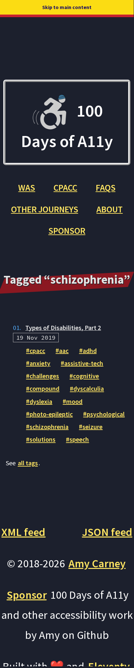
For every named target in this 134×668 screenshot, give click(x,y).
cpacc (37, 350)
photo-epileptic (51, 414)
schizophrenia (49, 426)
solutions (42, 439)
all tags (28, 463)
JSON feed (107, 532)
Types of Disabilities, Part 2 (63, 327)
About (109, 209)
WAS (26, 187)
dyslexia (41, 401)
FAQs (106, 187)
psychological (106, 414)
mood (74, 401)
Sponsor (66, 230)
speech (79, 439)
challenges (44, 376)
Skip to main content (66, 7)
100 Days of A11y (67, 126)
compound (44, 388)
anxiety (40, 363)
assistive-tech (83, 363)
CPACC (65, 187)
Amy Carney (97, 563)
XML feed (23, 532)
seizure (92, 426)
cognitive (86, 376)
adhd (90, 350)
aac (63, 350)
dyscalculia (88, 388)
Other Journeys (44, 209)
